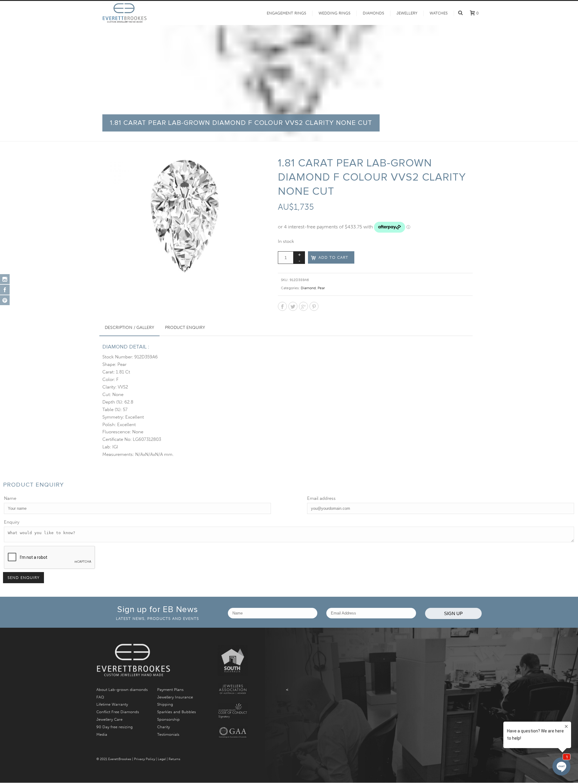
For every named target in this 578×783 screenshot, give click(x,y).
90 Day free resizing (114, 727)
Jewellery (406, 13)
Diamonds (373, 13)
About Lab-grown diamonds (122, 689)
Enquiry (11, 522)
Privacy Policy (144, 759)
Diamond (308, 288)
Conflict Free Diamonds (117, 712)
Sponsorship (168, 719)
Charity (163, 727)
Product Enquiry (185, 327)
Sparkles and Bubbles (176, 712)
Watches (439, 13)
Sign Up (453, 613)
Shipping (165, 704)
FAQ (100, 697)
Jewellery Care (109, 719)
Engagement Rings (286, 13)
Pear (321, 288)
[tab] (129, 328)
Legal (162, 759)
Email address (321, 498)
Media (101, 734)
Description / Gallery (129, 327)
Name (10, 498)
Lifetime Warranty (112, 704)
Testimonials (168, 734)
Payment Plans (170, 689)
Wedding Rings (334, 13)
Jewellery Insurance (175, 697)
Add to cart (333, 257)
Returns (174, 759)
